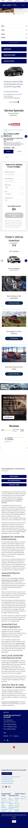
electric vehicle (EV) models (9, 580)
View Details (13, 102)
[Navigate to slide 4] (10, 13)
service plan (14, 660)
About (23, 794)
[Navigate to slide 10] (21, 13)
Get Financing (14, 338)
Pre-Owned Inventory (14, 480)
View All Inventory (13, 243)
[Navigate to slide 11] (23, 13)
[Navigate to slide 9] (19, 13)
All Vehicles (12, 794)
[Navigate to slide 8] (17, 13)
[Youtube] (7, 740)
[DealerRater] (9, 786)
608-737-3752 (12, 726)
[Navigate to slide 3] (8, 13)
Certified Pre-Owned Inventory (11, 807)
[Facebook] (4, 740)
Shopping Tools (5, 794)
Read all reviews (22, 430)
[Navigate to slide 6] (14, 13)
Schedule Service (13, 115)
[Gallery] (14, 386)
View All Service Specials (13, 113)
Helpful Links (17, 794)
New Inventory (14, 476)
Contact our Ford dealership (9, 702)
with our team (20, 643)
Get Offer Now (8, 417)
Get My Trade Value (14, 374)
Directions (5, 735)
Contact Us (16, 735)
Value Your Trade (14, 484)
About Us (23, 798)
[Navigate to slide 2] (6, 13)
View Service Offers (14, 303)
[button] (14, 747)
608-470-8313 (11, 724)
